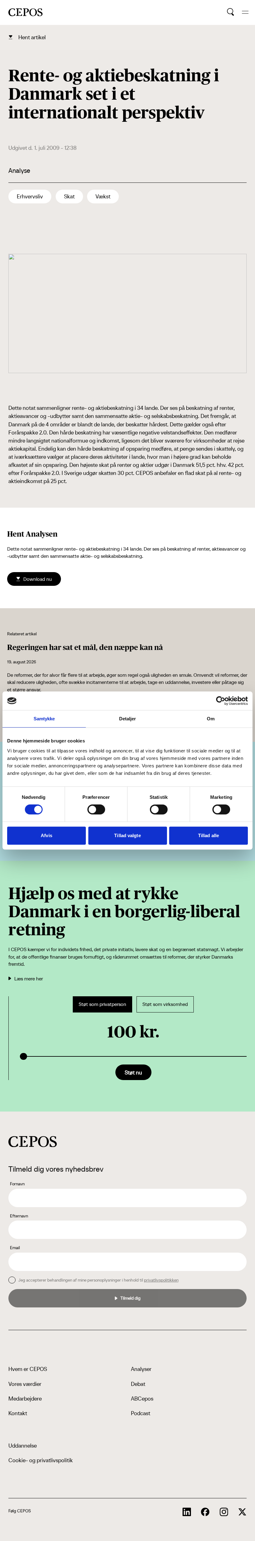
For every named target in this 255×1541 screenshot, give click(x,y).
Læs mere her (28, 978)
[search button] (230, 12)
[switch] (96, 809)
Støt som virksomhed (165, 1004)
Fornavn (17, 1184)
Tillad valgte (127, 835)
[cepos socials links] (187, 1512)
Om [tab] (211, 718)
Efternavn (19, 1216)
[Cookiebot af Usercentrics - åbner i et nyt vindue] (220, 700)
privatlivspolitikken (161, 1280)
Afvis (46, 835)
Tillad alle (208, 835)
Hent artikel (32, 37)
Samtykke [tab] (44, 718)
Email (15, 1247)
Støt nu (133, 1072)
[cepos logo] (32, 1141)
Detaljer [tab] (127, 718)
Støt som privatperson (102, 1004)
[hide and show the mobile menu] (245, 12)
